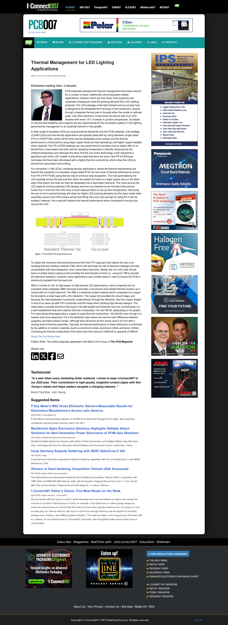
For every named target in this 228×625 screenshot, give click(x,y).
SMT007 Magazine (160, 588)
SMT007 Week (157, 564)
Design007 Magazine (161, 596)
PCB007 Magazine (160, 592)
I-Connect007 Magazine (87, 42)
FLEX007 (130, 8)
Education (146, 542)
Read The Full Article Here (45, 336)
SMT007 (85, 8)
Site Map (126, 606)
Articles (116, 42)
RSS (151, 606)
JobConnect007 (125, 542)
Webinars (163, 542)
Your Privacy (95, 606)
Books (59, 42)
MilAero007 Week (160, 572)
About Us (79, 606)
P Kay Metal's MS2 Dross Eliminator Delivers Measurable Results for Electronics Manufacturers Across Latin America (81, 408)
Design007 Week (159, 568)
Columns (136, 42)
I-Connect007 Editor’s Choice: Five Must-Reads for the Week (76, 490)
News (43, 42)
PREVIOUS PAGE (38, 32)
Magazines (81, 542)
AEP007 (164, 8)
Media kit (171, 42)
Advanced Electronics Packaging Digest (174, 576)
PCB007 (70, 8)
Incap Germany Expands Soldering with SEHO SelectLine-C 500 (78, 451)
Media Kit (140, 606)
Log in (198, 620)
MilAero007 (147, 8)
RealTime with (101, 542)
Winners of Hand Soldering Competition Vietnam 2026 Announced (79, 468)
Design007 (101, 8)
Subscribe (64, 542)
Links (153, 42)
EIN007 (116, 8)
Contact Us (112, 606)
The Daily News (158, 560)
